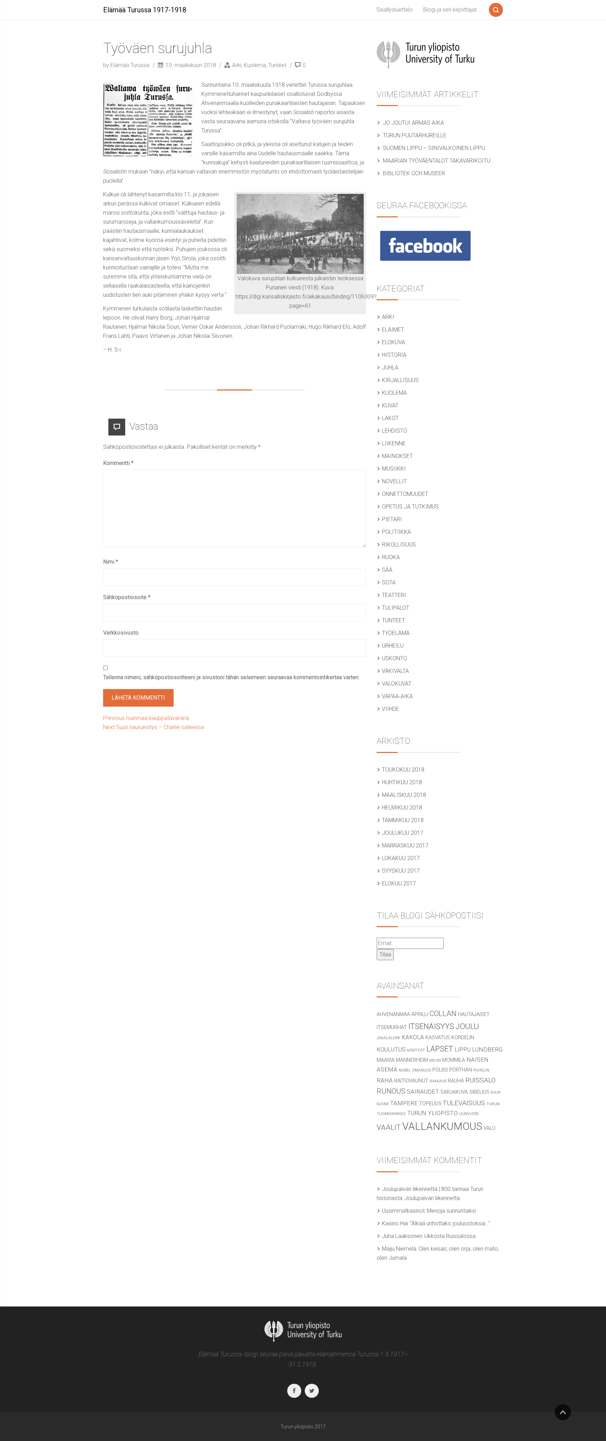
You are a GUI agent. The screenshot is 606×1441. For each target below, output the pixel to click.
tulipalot (395, 607)
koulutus (391, 1049)
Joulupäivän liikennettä (432, 1198)
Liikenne (394, 443)
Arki (236, 65)
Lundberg (487, 1049)
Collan (443, 1013)
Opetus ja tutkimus (410, 506)
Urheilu (393, 645)
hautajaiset (474, 1014)
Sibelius (479, 1092)
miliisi (435, 1060)
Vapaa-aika (397, 696)
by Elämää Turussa (127, 65)
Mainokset (397, 456)
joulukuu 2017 (402, 833)
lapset (439, 1048)
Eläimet (393, 329)
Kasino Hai (395, 1223)
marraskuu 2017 (405, 845)
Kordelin (462, 1038)
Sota (389, 582)
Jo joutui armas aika (413, 122)
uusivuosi (468, 1114)
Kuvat (390, 405)
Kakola (413, 1037)
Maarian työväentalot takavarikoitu (436, 160)
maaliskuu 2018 (404, 795)
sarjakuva (454, 1092)
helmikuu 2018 (402, 807)
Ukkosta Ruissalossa (450, 1236)
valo (490, 1128)
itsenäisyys (431, 1026)
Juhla (390, 367)
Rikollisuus (399, 544)
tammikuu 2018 (403, 820)
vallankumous (442, 1126)
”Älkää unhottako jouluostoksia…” (450, 1223)
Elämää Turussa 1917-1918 (144, 10)
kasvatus (437, 1038)
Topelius (430, 1104)
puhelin (481, 1070)
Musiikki (394, 468)
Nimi (110, 561)
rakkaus (438, 1081)
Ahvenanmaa (393, 1014)
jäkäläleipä (388, 1038)
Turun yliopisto (432, 1112)
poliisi (440, 1070)
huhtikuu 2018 (402, 782)
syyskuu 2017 (401, 870)
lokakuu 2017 (401, 858)
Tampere (404, 1103)
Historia (394, 355)
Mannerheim (412, 1060)
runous (391, 1091)
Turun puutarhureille (414, 135)
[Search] (496, 8)
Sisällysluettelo (394, 9)
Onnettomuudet (405, 494)
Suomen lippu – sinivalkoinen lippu (434, 148)
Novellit (394, 481)
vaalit (389, 1127)
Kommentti (118, 463)
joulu (467, 1026)
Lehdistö (394, 430)
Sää (387, 569)
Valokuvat (396, 683)
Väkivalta (395, 671)
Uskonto (394, 658)
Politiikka (396, 532)
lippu (462, 1049)
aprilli (419, 1014)
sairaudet (423, 1091)
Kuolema (255, 65)
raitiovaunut (411, 1081)
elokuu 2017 (399, 883)
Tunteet (277, 65)
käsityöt (416, 1050)
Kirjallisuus (400, 380)
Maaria (386, 1060)
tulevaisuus (464, 1103)
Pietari (392, 519)
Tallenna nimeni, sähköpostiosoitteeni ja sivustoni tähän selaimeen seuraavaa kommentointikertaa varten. (231, 677)
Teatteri (394, 595)
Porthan (460, 1070)
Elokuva (393, 342)
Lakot (390, 418)
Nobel (405, 1070)
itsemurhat (392, 1027)
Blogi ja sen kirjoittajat (450, 9)
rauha (456, 1081)
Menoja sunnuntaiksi (451, 1210)
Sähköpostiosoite (126, 597)
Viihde (390, 709)
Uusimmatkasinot (403, 1210)
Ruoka (391, 557)
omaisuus (421, 1070)
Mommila (453, 1060)
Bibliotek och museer (414, 173)
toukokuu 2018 (403, 769)
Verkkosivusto (121, 632)
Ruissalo (480, 1080)
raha (385, 1080)
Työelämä (396, 633)
